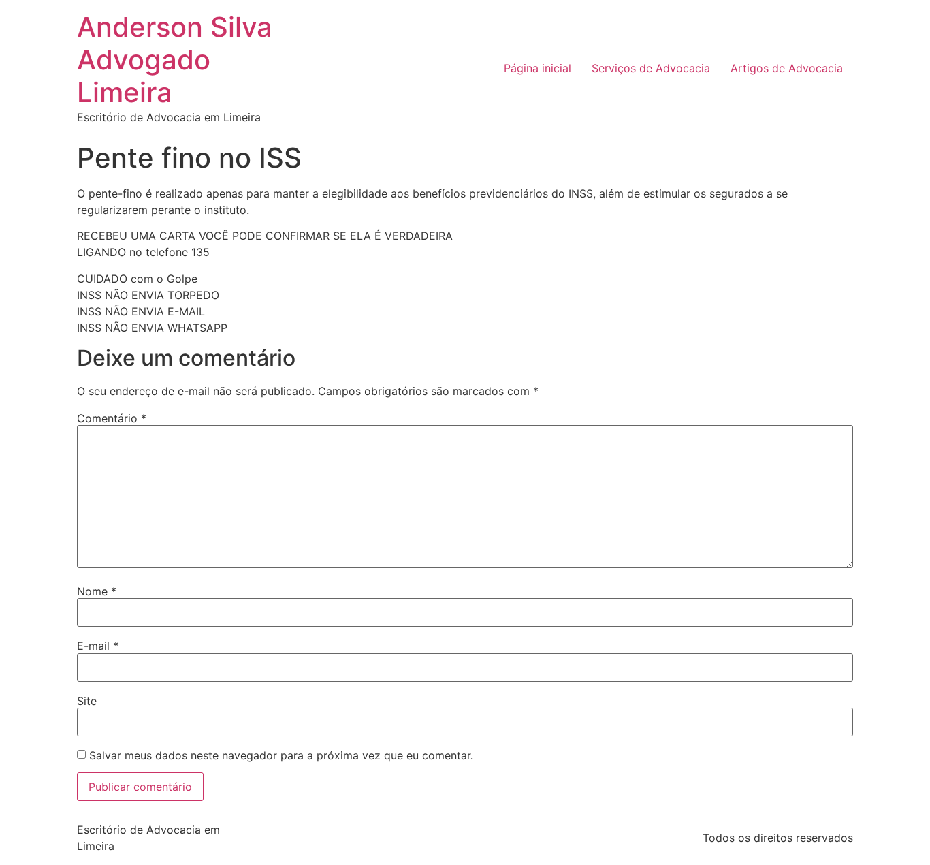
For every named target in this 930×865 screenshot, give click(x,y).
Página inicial (537, 68)
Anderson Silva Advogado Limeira (174, 59)
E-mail (97, 645)
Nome (96, 591)
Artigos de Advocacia (787, 68)
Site (87, 700)
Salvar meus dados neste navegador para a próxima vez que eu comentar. (281, 755)
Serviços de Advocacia (651, 68)
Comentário (111, 418)
